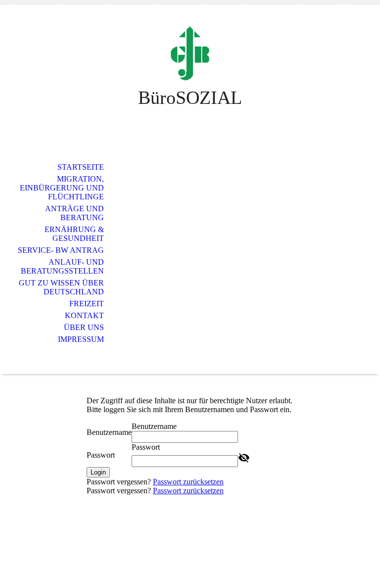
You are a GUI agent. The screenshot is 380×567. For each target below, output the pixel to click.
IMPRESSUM (81, 339)
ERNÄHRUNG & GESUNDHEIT (74, 233)
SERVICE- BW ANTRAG (61, 250)
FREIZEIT (86, 303)
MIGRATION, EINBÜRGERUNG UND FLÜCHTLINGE (62, 188)
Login (98, 472)
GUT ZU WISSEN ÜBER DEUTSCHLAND (61, 287)
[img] (190, 53)
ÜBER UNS (84, 327)
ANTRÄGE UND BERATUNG (74, 213)
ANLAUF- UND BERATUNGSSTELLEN (62, 266)
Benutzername (109, 432)
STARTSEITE (80, 167)
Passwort (101, 455)
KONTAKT (84, 315)
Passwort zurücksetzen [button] (188, 481)
